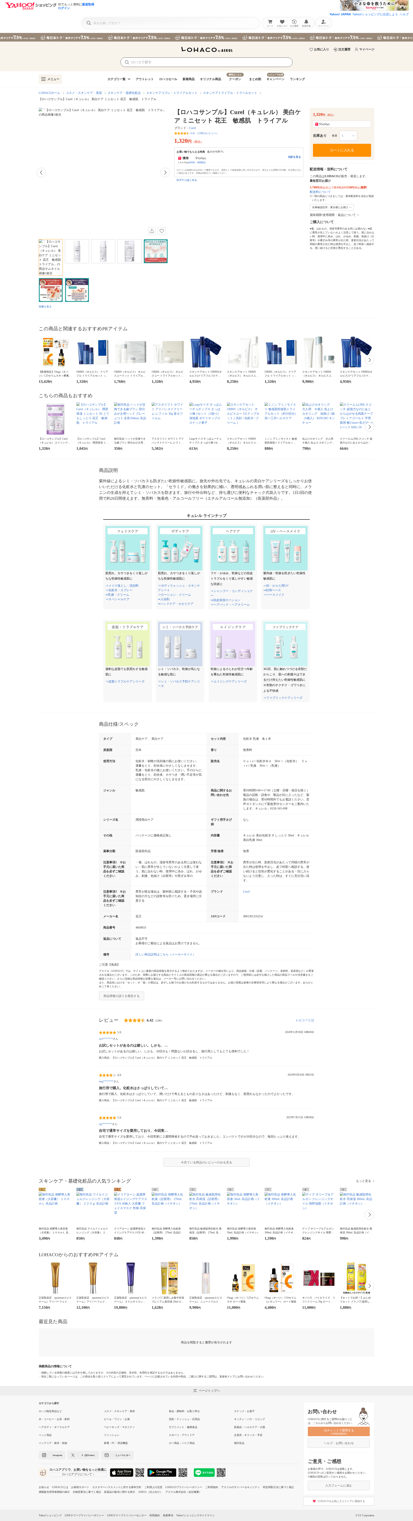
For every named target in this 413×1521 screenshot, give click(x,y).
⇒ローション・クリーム (174, 594)
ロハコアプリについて (77, 1474)
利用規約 (154, 1515)
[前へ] (41, 172)
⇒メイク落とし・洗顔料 (122, 585)
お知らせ (44, 1487)
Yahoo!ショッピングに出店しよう (375, 14)
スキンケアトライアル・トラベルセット (230, 93)
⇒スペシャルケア (117, 599)
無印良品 (239, 1443)
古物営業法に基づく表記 (87, 1491)
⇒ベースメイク (273, 594)
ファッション (111, 1435)
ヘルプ (404, 14)
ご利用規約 (211, 1487)
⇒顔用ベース (272, 590)
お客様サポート (80, 1487)
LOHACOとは (60, 1487)
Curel (192, 128)
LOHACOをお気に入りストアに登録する (341, 1501)
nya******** (106, 1038)
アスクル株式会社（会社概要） (183, 1491)
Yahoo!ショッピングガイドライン (195, 1515)
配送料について (320, 192)
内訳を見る (294, 156)
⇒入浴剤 (164, 599)
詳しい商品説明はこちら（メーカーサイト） (166, 954)
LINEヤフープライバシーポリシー (84, 1515)
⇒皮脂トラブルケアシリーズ (125, 681)
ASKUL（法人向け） (150, 1491)
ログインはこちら (186, 179)
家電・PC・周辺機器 (116, 1443)
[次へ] (165, 172)
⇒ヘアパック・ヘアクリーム (230, 604)
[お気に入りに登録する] (162, 231)
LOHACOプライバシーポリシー (183, 1487)
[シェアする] (152, 231)
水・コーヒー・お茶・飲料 (54, 1419)
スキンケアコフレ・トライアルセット (171, 93)
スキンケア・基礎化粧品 (124, 93)
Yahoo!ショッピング (50, 1515)
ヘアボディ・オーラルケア (54, 1427)
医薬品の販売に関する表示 (119, 1491)
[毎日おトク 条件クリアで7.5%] (206, 37)
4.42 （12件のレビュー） (204, 133)
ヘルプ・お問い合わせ (339, 1443)
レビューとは (305, 1020)
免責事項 (168, 1515)
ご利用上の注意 (153, 1487)
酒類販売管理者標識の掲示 (54, 1491)
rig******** (105, 1124)
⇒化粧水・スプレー (119, 590)
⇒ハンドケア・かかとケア (176, 603)
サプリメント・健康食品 (183, 1427)
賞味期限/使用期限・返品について (333, 215)
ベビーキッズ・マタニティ (119, 1427)
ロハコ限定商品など (50, 1411)
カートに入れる (342, 150)
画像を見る (45, 306)
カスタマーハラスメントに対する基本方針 (116, 1487)
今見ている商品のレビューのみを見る (206, 1162)
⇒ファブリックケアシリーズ (282, 697)
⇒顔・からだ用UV (276, 585)
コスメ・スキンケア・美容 (84, 93)
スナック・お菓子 (244, 1411)
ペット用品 (45, 1435)
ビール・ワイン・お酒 (117, 1419)
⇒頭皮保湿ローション (225, 600)
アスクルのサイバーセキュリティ (240, 1487)
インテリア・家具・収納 (53, 1443)
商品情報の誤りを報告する (121, 996)
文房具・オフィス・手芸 (248, 1435)
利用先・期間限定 (197, 162)
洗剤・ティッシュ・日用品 (184, 1419)
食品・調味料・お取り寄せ (184, 1411)
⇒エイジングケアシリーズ (229, 681)
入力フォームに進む (338, 1485)
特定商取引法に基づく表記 (278, 1487)
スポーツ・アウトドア (182, 1435)
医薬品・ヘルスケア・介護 (249, 1427)
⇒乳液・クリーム (117, 594)
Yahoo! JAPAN (340, 14)
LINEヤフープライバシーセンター (126, 1515)
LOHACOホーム (49, 93)
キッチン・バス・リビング (249, 1419)
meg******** (106, 1081)
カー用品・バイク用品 (182, 1443)
